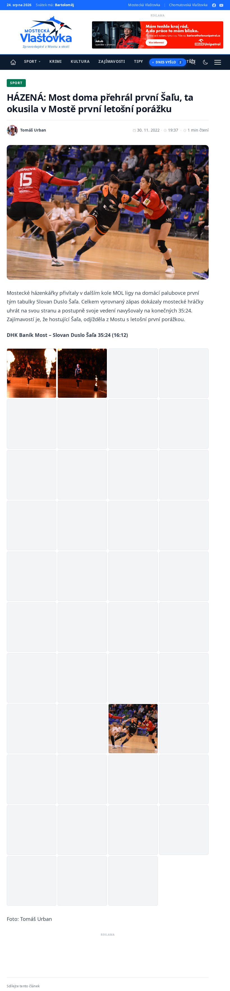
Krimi (55, 61)
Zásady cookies (151, 979)
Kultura (80, 61)
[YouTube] (221, 5)
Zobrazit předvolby (199, 966)
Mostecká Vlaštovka (144, 5)
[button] (219, 919)
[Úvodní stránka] (13, 62)
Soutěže (187, 61)
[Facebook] (214, 5)
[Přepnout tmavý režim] (205, 62)
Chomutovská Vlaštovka (188, 5)
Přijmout (96, 966)
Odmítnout (145, 966)
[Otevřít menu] (217, 62)
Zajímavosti (111, 61)
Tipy (138, 61)
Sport (30, 61)
